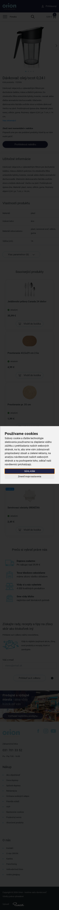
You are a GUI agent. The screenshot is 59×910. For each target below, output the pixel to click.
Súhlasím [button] (29, 471)
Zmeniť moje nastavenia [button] (29, 476)
